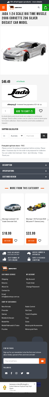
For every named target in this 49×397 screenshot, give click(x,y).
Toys (27, 318)
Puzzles (5, 329)
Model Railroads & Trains (10, 325)
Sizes (27, 322)
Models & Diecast (8, 318)
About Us (5, 287)
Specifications (8, 171)
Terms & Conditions (18, 392)
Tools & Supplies (31, 314)
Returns (4, 283)
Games (4, 314)
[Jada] (19, 92)
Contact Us (6, 290)
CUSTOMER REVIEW (9, 176)
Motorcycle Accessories (33, 325)
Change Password (32, 287)
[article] (12, 220)
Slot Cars (28, 310)
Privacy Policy (32, 392)
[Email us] (6, 373)
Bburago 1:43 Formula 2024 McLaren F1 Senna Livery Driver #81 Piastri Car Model (36, 220)
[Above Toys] (19, 7)
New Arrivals (6, 307)
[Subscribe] (42, 361)
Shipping (5, 279)
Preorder (5, 310)
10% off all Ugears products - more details (26, 2)
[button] (41, 110)
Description (7, 165)
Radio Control (30, 307)
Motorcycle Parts (31, 329)
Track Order (30, 283)
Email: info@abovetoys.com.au (10, 295)
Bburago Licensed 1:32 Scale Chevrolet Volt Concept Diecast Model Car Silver (12, 220)
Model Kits (5, 322)
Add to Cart (23, 111)
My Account (30, 279)
